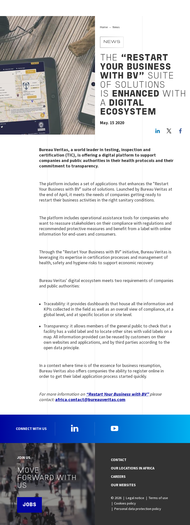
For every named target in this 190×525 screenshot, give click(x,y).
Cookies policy (125, 503)
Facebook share (180, 131)
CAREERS (118, 476)
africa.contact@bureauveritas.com (90, 399)
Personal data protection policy (137, 508)
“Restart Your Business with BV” (117, 394)
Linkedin (74, 428)
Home (104, 27)
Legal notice (135, 498)
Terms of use (158, 498)
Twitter (169, 131)
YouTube (114, 428)
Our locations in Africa (132, 468)
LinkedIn (157, 131)
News (116, 27)
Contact (118, 460)
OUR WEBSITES (123, 485)
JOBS (29, 505)
